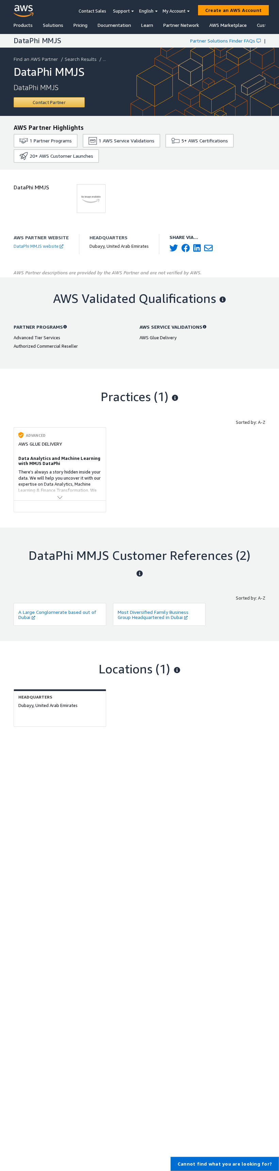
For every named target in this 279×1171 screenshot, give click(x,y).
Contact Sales (92, 11)
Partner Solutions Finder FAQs (222, 41)
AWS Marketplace (228, 25)
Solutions (53, 25)
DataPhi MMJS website (36, 246)
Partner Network (181, 25)
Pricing (80, 25)
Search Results (80, 59)
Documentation (114, 25)
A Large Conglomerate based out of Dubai (57, 614)
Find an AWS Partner (36, 59)
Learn (147, 25)
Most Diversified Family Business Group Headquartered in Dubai (153, 614)
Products (23, 25)
